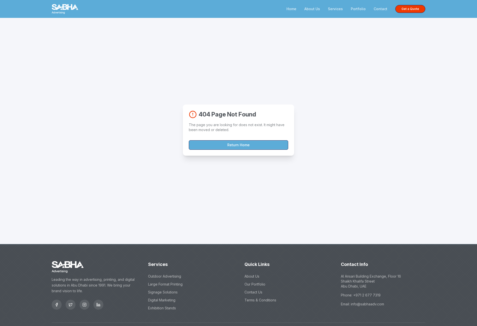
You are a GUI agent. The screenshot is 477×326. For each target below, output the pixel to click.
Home (291, 9)
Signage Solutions (163, 292)
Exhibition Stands (162, 308)
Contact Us (253, 292)
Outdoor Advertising (164, 276)
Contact (380, 9)
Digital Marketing (161, 300)
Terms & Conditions (260, 300)
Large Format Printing (165, 284)
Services (335, 9)
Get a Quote (410, 9)
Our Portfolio (254, 284)
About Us (312, 9)
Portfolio (358, 9)
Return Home (238, 145)
